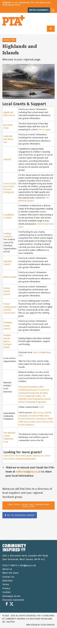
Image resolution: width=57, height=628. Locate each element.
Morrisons (30, 419)
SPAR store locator (27, 422)
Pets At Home (41, 393)
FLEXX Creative (48, 625)
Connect (7, 159)
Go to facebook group (20, 515)
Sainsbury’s (41, 419)
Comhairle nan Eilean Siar (8, 139)
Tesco (39, 422)
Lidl (20, 416)
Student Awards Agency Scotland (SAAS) (7, 341)
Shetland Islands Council (7, 325)
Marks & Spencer (30, 416)
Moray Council (9, 277)
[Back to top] (48, 619)
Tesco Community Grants (30, 396)
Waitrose (30, 425)
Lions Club (37, 352)
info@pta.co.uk (28, 565)
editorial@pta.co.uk (28, 471)
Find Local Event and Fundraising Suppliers (28, 505)
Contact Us (8, 577)
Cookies (6, 592)
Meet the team (10, 573)
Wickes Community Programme (32, 402)
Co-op (40, 413)
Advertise (7, 580)
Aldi (34, 413)
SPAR (50, 419)
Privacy (6, 588)
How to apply (44, 129)
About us (7, 569)
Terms (5, 584)
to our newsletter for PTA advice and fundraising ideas (26, 3)
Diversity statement (13, 600)
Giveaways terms (11, 596)
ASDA (41, 407)
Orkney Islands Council (6, 291)
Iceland (47, 413)
